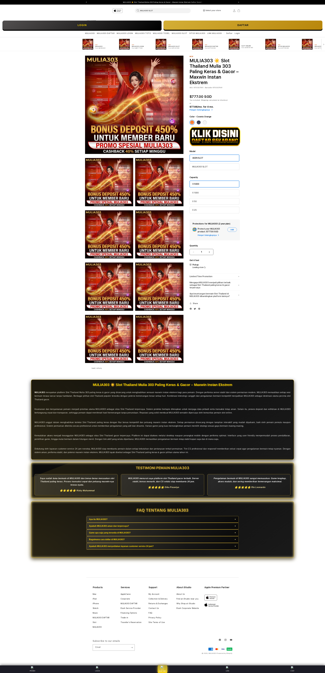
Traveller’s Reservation (131, 622)
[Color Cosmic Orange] (192, 122)
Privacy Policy (155, 618)
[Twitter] (195, 309)
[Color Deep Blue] (199, 122)
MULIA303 (90, 33)
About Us (180, 594)
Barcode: (208, 88)
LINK (227, 671)
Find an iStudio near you (187, 599)
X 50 (194, 201)
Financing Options (129, 613)
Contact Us (154, 608)
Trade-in (124, 618)
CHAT (292, 671)
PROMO (32, 671)
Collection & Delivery (158, 599)
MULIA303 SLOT (179, 33)
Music (95, 613)
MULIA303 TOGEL (161, 33)
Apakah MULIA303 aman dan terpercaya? (109, 526)
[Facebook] (191, 309)
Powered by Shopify (224, 653)
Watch (96, 608)
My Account (154, 594)
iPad (94, 599)
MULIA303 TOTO (143, 33)
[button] (90, 33)
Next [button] (238, 2)
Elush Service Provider (131, 608)
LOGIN (82, 25)
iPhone (96, 604)
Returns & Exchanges (158, 604)
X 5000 (195, 184)
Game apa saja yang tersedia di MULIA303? (110, 533)
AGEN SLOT (197, 158)
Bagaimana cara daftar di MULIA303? (107, 539)
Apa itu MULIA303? (98, 519)
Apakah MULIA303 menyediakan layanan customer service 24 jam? (121, 546)
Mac (94, 594)
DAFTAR (243, 25)
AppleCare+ (126, 594)
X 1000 (195, 193)
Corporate (125, 599)
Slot (94, 622)
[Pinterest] (200, 309)
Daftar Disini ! (196, 2)
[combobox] (163, 10)
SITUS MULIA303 (197, 33)
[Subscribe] (132, 647)
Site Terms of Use (157, 622)
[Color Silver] (205, 122)
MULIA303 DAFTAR (106, 33)
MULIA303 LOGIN (125, 33)
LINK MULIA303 (214, 33)
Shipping (204, 100)
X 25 (194, 210)
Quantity (194, 245)
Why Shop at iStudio (185, 604)
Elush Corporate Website (187, 608)
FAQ (150, 613)
